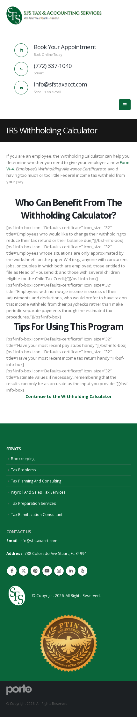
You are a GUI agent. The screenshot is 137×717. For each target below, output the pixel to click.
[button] (125, 104)
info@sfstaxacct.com (38, 540)
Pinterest (35, 571)
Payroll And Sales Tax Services (38, 492)
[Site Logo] (54, 15)
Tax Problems (23, 469)
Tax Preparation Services (33, 503)
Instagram (59, 571)
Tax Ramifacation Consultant (36, 514)
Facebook (12, 571)
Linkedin (71, 571)
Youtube (47, 571)
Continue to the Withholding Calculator (68, 396)
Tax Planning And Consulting (36, 480)
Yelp (82, 571)
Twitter (23, 571)
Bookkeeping (22, 458)
